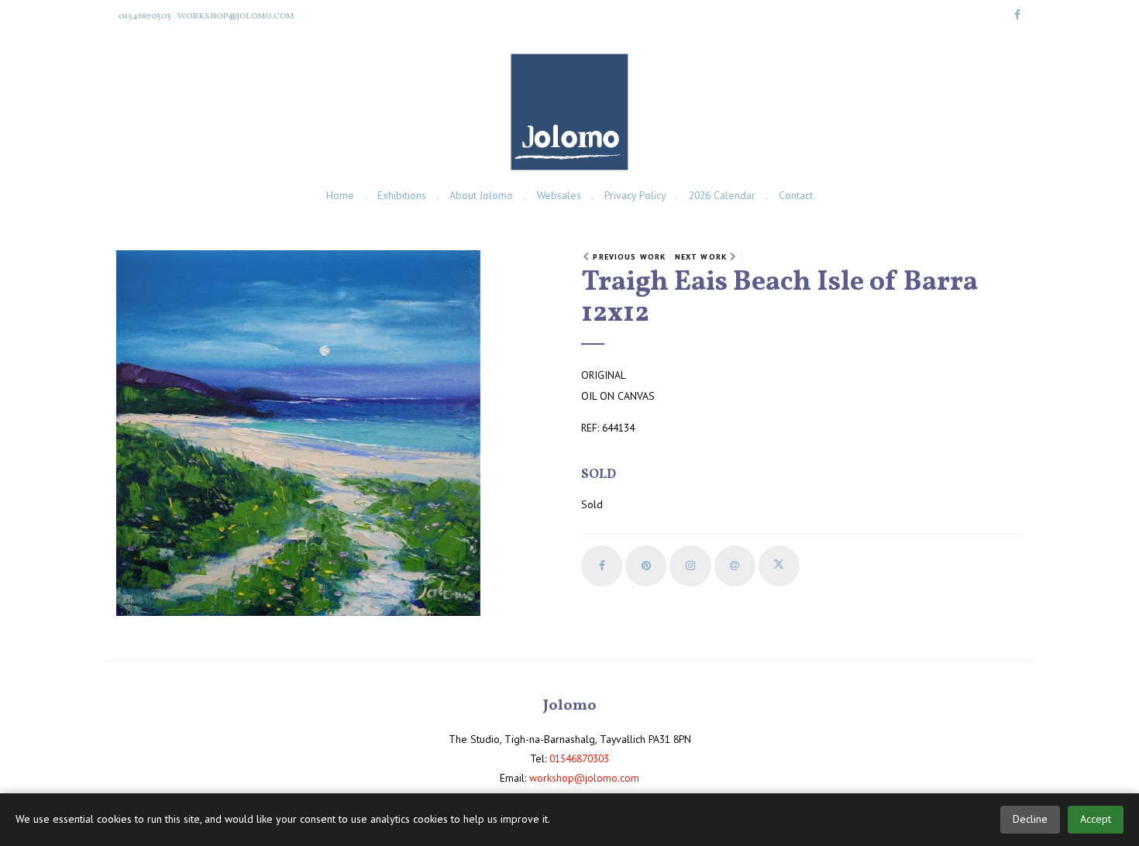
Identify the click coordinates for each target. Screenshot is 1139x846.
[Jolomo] (569, 111)
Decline (1030, 819)
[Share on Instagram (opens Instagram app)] (690, 565)
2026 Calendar (722, 195)
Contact (796, 195)
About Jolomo (481, 195)
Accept (1095, 819)
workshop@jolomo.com (235, 16)
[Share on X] (779, 565)
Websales (559, 195)
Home (340, 195)
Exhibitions (401, 195)
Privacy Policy (635, 195)
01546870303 (145, 16)
